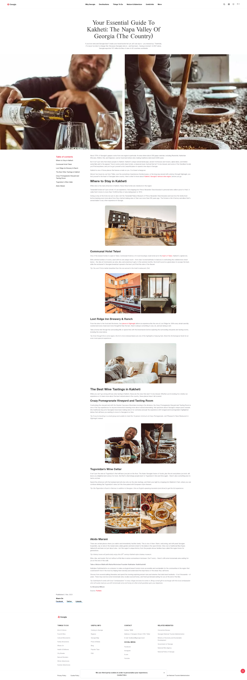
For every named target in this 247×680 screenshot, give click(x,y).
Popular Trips (95, 649)
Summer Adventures (63, 665)
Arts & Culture (61, 630)
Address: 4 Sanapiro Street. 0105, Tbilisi (137, 634)
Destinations (104, 4)
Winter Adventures (63, 661)
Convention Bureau (164, 630)
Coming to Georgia (97, 630)
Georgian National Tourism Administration (171, 634)
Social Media (129, 642)
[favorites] (233, 4)
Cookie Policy (75, 675)
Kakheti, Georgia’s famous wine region (157, 176)
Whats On (60, 645)
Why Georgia (90, 4)
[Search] (224, 4)
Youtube (127, 658)
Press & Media (95, 642)
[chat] (243, 671)
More (160, 4)
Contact (128, 625)
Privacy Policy (61, 675)
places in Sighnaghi (128, 323)
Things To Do (118, 4)
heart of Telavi (167, 256)
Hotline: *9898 (128, 630)
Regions (93, 634)
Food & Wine (61, 634)
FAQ (92, 653)
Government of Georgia (165, 644)
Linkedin (79, 601)
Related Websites (165, 625)
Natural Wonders (62, 657)
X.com (126, 654)
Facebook (59, 601)
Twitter (69, 601)
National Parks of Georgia (166, 652)
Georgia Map (95, 638)
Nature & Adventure (134, 4)
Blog (92, 645)
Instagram (127, 650)
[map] (229, 4)
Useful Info (150, 4)
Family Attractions (63, 642)
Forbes (99, 591)
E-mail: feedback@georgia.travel (134, 638)
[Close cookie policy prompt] (164, 673)
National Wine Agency (165, 648)
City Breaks (61, 653)
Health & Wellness (63, 649)
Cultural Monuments (63, 638)
